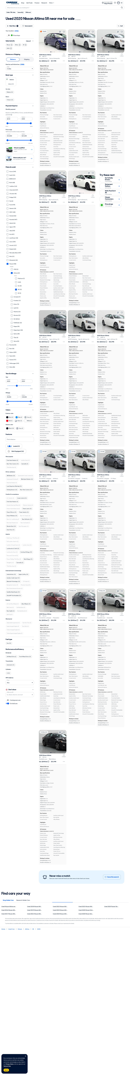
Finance (37, 2)
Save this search (113, 877)
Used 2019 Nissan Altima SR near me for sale (40, 910)
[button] (9, 44)
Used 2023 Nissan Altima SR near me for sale (66, 910)
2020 (38, 929)
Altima (27, 929)
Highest (23, 117)
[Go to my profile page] (120, 3)
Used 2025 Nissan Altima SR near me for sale (92, 906)
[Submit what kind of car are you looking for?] (121, 8)
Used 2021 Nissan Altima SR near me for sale (40, 914)
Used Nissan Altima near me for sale (12, 906)
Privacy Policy (10, 1064)
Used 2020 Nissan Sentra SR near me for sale (92, 914)
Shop (22, 2)
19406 (22, 64)
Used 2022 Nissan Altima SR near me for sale (66, 906)
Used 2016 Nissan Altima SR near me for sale (14, 910)
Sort (121, 26)
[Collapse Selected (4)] (33, 41)
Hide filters (13, 26)
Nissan (20, 929)
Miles (8, 66)
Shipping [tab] (26, 59)
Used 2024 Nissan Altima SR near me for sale (66, 914)
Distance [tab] (13, 59)
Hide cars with (10, 692)
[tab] (8, 900)
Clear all (28, 41)
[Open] (32, 695)
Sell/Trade (29, 2)
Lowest (8, 117)
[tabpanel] (20, 66)
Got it (6, 1070)
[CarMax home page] (12, 3)
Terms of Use (7, 1066)
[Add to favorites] (64, 32)
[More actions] (64, 61)
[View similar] (60, 32)
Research (44, 2)
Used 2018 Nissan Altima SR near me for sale (40, 906)
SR (33, 929)
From (8, 680)
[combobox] (18, 694)
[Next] (64, 41)
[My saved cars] (115, 3)
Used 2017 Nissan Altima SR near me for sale (14, 914)
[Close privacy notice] (25, 1056)
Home (3, 929)
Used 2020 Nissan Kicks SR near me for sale (92, 910)
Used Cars (11, 929)
